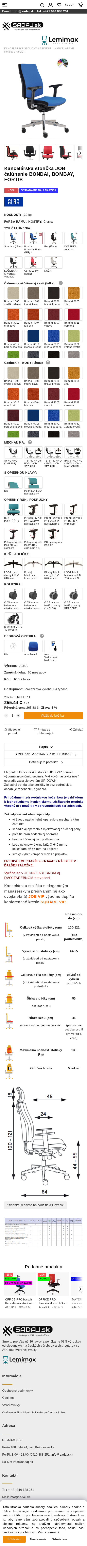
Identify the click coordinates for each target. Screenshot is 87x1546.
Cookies (8, 1397)
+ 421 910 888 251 (21, 1489)
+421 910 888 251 (55, 11)
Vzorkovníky (11, 1405)
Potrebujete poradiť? (43, 762)
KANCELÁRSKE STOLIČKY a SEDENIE (27, 48)
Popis (43, 747)
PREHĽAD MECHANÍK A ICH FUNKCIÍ (43, 754)
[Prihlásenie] (50, 4)
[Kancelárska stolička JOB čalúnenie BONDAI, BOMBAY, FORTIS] (43, 98)
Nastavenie (38, 1539)
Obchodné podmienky (17, 1390)
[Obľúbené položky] (59, 4)
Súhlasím (14, 1539)
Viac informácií (48, 1532)
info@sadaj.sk (24, 11)
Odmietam (59, 1539)
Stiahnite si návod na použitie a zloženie (35, 1205)
